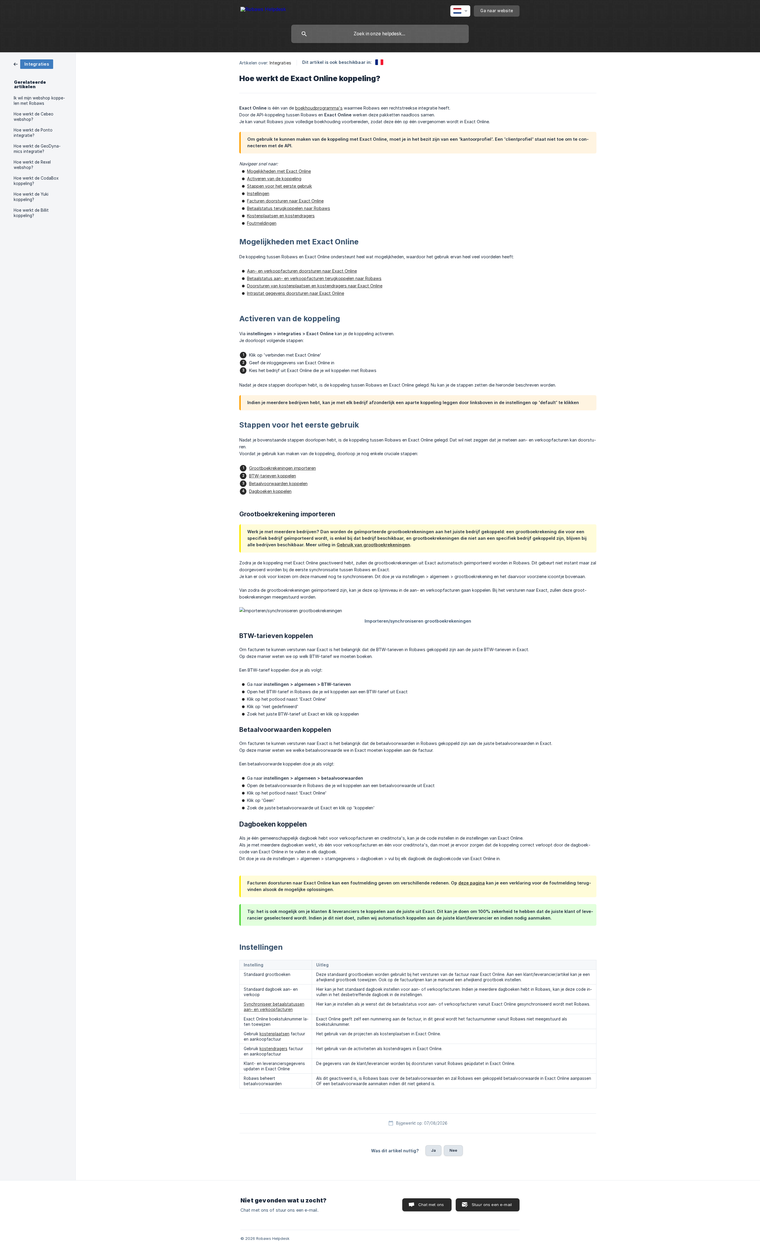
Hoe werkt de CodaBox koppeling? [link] (36, 181)
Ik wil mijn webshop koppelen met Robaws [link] (39, 101)
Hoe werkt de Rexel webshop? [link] (32, 165)
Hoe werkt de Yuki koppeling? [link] (31, 197)
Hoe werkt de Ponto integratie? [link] (33, 133)
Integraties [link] (280, 62)
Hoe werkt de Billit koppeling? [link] (31, 213)
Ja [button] (433, 1150)
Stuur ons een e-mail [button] (492, 1204)
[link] (33, 64)
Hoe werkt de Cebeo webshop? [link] (33, 117)
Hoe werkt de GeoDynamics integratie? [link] (37, 149)
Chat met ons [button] (431, 1204)
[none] (263, 10)
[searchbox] (380, 34)
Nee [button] (453, 1150)
